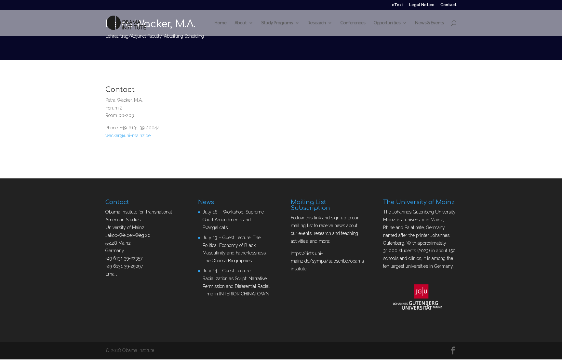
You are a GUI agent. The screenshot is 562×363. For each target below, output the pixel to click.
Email (111, 274)
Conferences (352, 22)
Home (220, 22)
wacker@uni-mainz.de (128, 135)
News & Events (429, 22)
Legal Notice (422, 5)
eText (397, 5)
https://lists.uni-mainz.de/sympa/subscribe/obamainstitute (327, 261)
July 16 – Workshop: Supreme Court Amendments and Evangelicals (233, 219)
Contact (448, 5)
